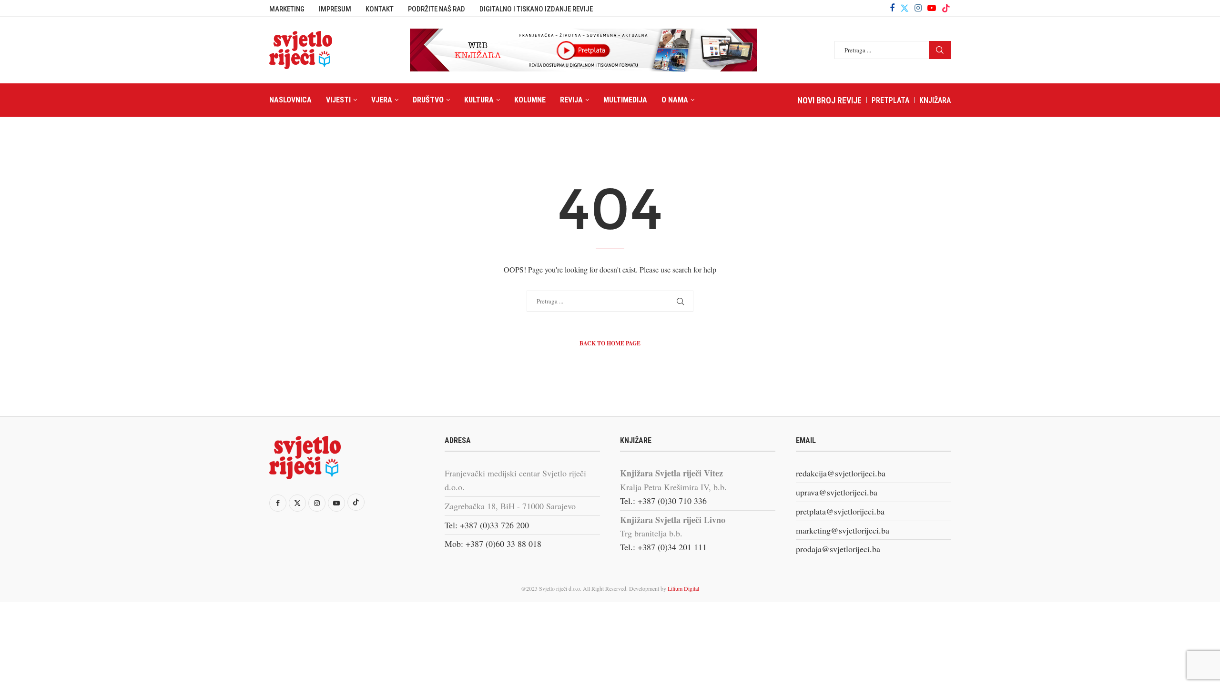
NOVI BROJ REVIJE (829, 100)
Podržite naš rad (436, 9)
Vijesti (338, 99)
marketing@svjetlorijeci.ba (842, 530)
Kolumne (530, 99)
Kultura (479, 99)
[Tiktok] (946, 8)
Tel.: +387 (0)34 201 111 (663, 547)
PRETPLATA (890, 100)
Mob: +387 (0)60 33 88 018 (493, 543)
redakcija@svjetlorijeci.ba (840, 473)
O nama (674, 99)
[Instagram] (918, 8)
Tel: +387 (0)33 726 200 (487, 525)
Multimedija (625, 99)
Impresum (335, 9)
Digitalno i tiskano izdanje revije (536, 9)
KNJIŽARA (935, 100)
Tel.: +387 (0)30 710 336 (663, 500)
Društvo (428, 99)
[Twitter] (904, 8)
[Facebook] (892, 8)
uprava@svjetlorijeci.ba (836, 492)
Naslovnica (290, 99)
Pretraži (940, 50)
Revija (571, 99)
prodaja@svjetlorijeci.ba (838, 549)
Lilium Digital (683, 588)
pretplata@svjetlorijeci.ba (840, 511)
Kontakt (380, 9)
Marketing (287, 9)
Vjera (381, 99)
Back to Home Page (610, 343)
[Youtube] (931, 8)
